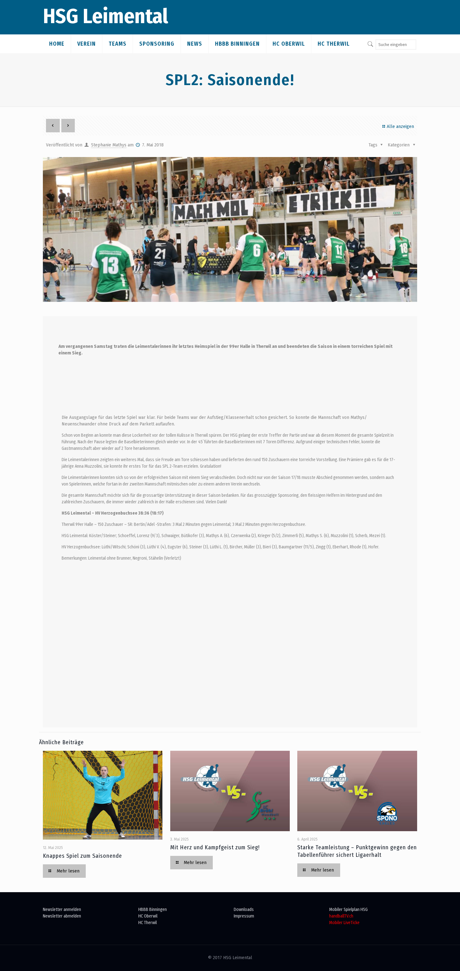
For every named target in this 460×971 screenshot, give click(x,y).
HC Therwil (147, 922)
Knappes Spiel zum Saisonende (82, 855)
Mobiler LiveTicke (344, 922)
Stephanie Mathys (108, 145)
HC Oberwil (147, 916)
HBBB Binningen (152, 909)
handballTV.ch (341, 916)
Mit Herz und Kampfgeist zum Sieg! (215, 847)
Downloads (244, 909)
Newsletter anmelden (62, 909)
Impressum (244, 916)
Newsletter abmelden (62, 916)
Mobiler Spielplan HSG (348, 909)
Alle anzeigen (400, 126)
